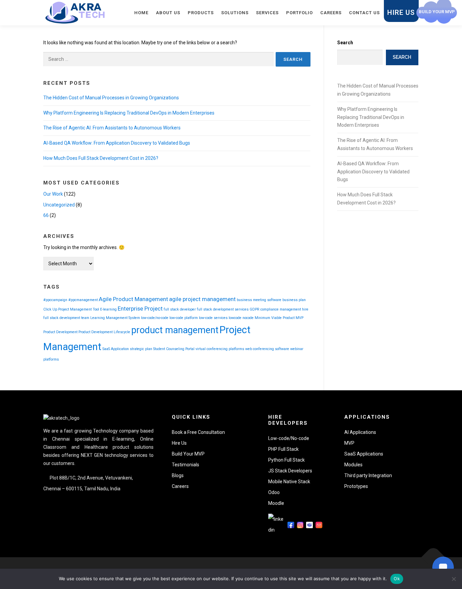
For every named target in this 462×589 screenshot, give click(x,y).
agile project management (202, 299)
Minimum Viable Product (275, 318)
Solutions (235, 12)
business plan (294, 300)
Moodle (276, 503)
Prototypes (356, 486)
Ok (397, 578)
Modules (353, 464)
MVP (299, 318)
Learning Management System (115, 318)
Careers (331, 12)
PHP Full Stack (283, 449)
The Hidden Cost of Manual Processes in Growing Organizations (111, 97)
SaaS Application (115, 349)
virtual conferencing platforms (219, 349)
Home (141, 12)
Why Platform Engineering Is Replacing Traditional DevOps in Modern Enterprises (128, 113)
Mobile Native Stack (289, 481)
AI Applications (360, 432)
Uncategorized (59, 204)
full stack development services (223, 309)
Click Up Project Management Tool (71, 309)
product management (174, 330)
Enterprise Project (140, 308)
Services (267, 12)
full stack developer (180, 309)
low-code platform (183, 318)
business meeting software (259, 300)
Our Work (53, 194)
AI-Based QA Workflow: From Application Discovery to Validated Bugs (116, 143)
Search (345, 42)
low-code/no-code (154, 318)
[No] (453, 578)
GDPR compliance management (275, 309)
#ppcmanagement (83, 300)
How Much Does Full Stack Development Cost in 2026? (100, 158)
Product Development (60, 332)
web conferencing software (267, 349)
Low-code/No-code (288, 438)
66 (46, 215)
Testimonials (185, 464)
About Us (168, 12)
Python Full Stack (286, 460)
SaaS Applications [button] (363, 454)
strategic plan (141, 349)
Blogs (178, 475)
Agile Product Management (133, 299)
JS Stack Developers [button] (290, 470)
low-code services (213, 318)
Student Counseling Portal (173, 349)
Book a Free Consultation (198, 432)
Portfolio (299, 12)
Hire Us (401, 12)
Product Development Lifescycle (104, 332)
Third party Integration (368, 475)
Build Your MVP (188, 454)
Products (201, 12)
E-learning (108, 309)
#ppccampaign (55, 300)
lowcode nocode (241, 318)
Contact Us (364, 12)
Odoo (274, 492)
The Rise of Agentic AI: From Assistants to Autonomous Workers (112, 127)
